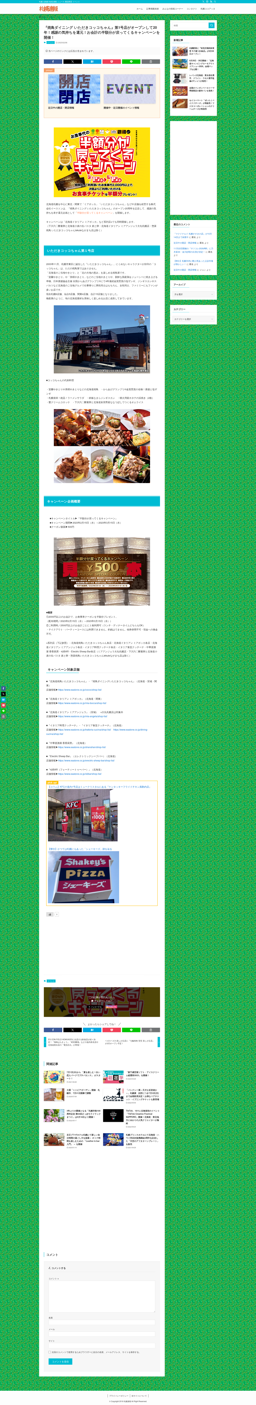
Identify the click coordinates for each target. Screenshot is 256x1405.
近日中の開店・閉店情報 (185, 242)
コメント (54, 1278)
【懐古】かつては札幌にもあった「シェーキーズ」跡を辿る (80, 849)
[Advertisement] (102, 949)
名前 (51, 1317)
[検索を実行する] (212, 25)
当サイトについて (139, 1395)
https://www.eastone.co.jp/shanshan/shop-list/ (82, 747)
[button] (53, 61)
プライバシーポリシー (118, 1395)
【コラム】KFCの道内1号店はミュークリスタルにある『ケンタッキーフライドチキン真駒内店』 (99, 786)
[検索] (215, 1)
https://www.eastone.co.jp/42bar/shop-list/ (79, 773)
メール (52, 1329)
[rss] (211, 1)
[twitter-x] (203, 1)
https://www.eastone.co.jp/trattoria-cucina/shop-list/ (84, 729)
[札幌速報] (48, 9)
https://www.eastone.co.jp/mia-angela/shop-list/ (82, 716)
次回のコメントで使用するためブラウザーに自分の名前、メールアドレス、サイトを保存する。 (96, 1352)
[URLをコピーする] (151, 61)
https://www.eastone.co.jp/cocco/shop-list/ (80, 689)
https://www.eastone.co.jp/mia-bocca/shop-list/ (82, 703)
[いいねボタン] (50, 914)
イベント (50, 42)
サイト (52, 1340)
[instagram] (207, 1)
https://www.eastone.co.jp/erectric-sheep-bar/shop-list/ (86, 760)
